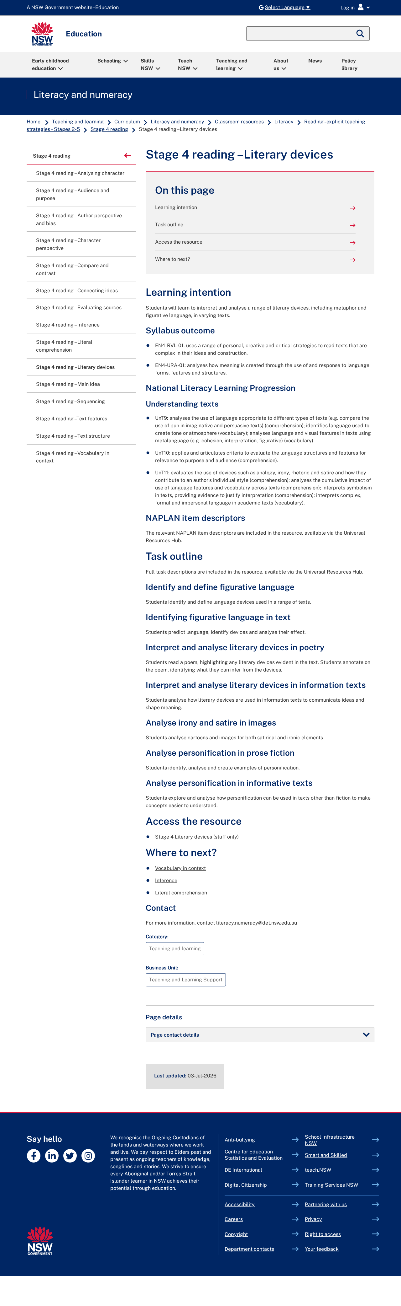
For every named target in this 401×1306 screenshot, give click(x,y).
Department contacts (249, 1249)
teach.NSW (332, 1170)
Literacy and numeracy (83, 94)
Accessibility (240, 1204)
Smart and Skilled (338, 1155)
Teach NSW (185, 64)
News (315, 61)
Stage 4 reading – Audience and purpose (72, 194)
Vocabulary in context (180, 868)
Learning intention (176, 207)
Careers (234, 1219)
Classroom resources (239, 122)
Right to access (323, 1234)
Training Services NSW (338, 1185)
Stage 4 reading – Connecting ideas (77, 291)
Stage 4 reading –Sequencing (70, 401)
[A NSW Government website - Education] (74, 7)
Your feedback (322, 1249)
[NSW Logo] (42, 34)
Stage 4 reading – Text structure (73, 436)
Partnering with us (326, 1204)
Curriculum (127, 122)
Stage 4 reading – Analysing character (80, 173)
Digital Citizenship (258, 1185)
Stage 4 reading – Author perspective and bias (79, 219)
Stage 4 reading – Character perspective (68, 244)
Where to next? (172, 259)
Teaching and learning (231, 64)
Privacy (313, 1219)
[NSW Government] (40, 1241)
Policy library (349, 64)
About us (281, 64)
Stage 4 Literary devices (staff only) (197, 837)
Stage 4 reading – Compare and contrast (72, 269)
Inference (166, 880)
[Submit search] (361, 33)
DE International (258, 1170)
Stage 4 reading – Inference (68, 325)
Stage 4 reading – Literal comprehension (64, 346)
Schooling (109, 61)
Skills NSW (147, 64)
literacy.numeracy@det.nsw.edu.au (256, 923)
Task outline (169, 225)
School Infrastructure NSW (330, 1140)
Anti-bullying (254, 1140)
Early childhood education (50, 64)
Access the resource (178, 242)
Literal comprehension (181, 893)
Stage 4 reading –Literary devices (75, 367)
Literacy (284, 122)
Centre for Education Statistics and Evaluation (254, 1155)
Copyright (236, 1234)
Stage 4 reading (109, 129)
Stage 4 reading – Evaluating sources (79, 307)
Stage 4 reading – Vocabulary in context (72, 457)
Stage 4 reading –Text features (71, 419)
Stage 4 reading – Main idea (68, 384)
